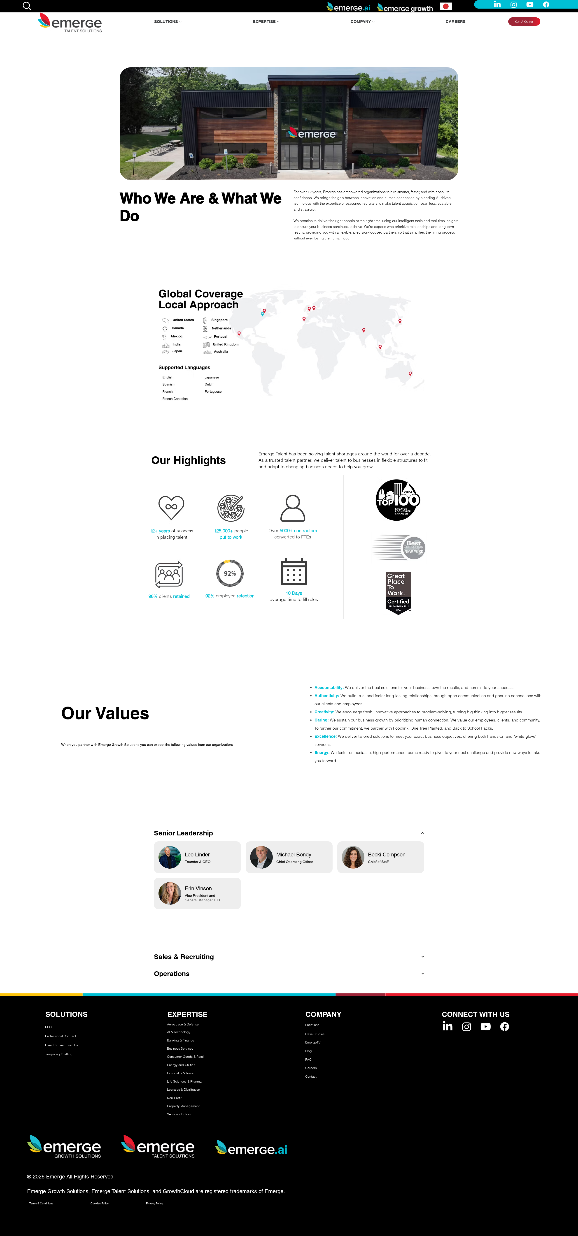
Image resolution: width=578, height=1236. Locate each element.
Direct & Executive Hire (62, 1045)
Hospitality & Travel (180, 1073)
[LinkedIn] (497, 4)
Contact (311, 1076)
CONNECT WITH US (476, 1014)
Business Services (180, 1048)
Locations (312, 1025)
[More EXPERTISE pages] (278, 22)
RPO (48, 1027)
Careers (311, 1068)
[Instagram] (514, 4)
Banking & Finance (180, 1040)
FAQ (308, 1059)
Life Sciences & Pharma (184, 1081)
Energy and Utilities (181, 1065)
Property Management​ (183, 1106)
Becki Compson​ (387, 854)
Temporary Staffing (58, 1054)
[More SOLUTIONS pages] (180, 22)
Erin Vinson (198, 888)
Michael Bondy (293, 854)
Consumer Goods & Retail (185, 1057)
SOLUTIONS (66, 1014)
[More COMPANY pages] (373, 22)
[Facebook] (546, 4)
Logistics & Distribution (183, 1090)
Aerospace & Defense (183, 1024)
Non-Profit (174, 1098)
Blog (308, 1051)
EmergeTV (313, 1042)
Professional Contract (60, 1036)
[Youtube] (530, 4)
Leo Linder (197, 854)
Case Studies (314, 1034)
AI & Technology (178, 1032)
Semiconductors (179, 1114)
